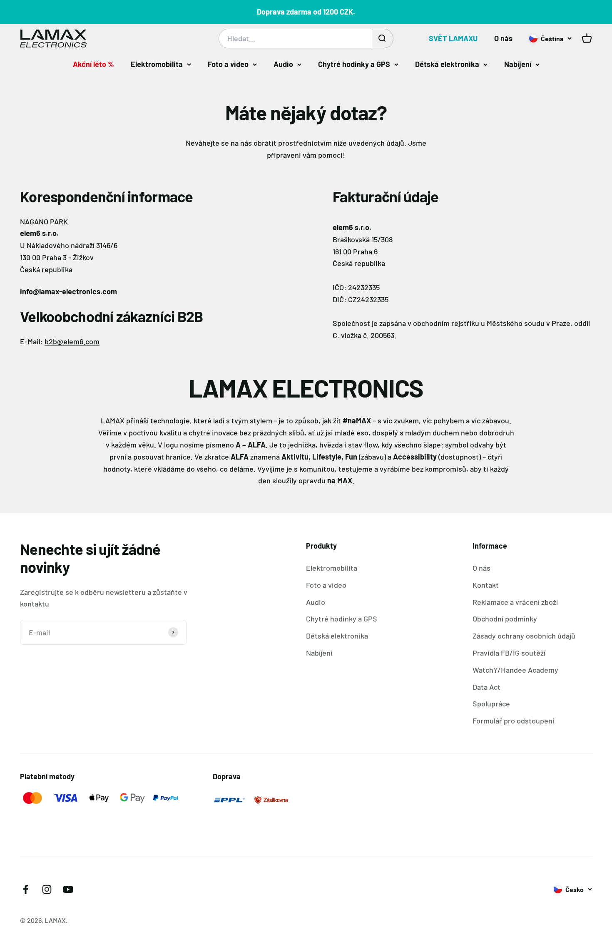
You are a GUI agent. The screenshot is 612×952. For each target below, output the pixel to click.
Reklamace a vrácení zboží (515, 601)
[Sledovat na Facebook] (25, 889)
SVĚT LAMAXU (453, 38)
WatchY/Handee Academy (515, 669)
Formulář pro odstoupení (513, 720)
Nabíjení (517, 64)
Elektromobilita (157, 64)
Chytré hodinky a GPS (354, 64)
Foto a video (228, 64)
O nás (503, 38)
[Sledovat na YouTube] (68, 889)
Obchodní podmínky (505, 618)
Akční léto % (93, 64)
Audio (283, 64)
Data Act (486, 686)
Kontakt (486, 584)
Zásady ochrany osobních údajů (524, 635)
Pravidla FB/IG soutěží (509, 652)
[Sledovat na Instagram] (46, 889)
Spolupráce (491, 703)
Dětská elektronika (447, 64)
